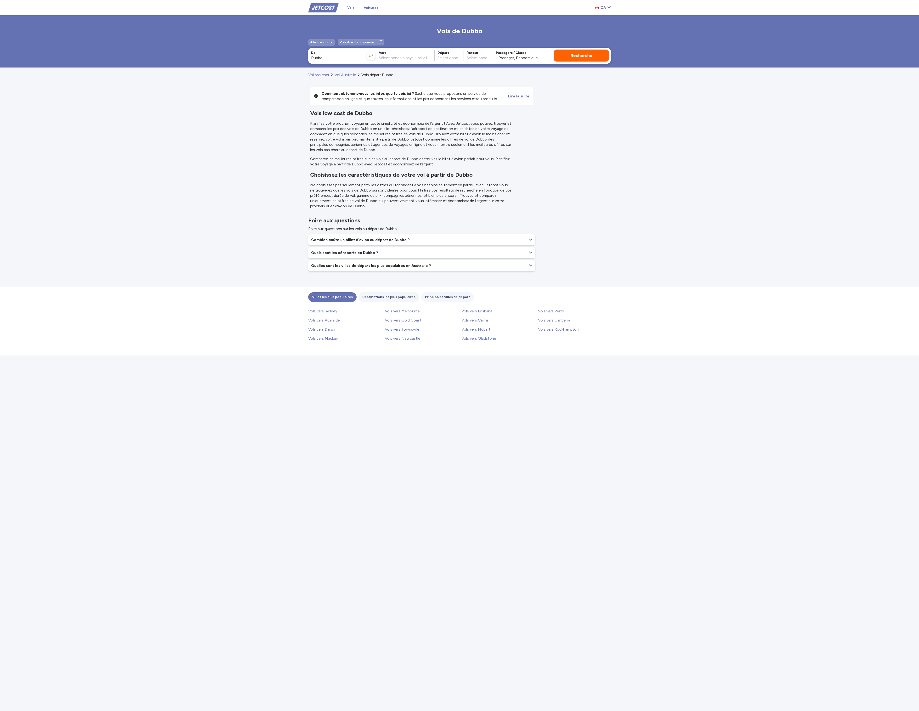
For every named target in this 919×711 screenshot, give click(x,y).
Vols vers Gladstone (478, 338)
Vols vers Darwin (322, 329)
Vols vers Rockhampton (558, 329)
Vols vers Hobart (475, 329)
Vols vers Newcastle (402, 338)
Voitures (371, 8)
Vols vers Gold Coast (403, 320)
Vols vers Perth (551, 311)
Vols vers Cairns (475, 320)
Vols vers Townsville (402, 329)
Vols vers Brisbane (477, 311)
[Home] (323, 7)
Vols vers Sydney (322, 311)
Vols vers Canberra (554, 320)
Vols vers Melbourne (402, 311)
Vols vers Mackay (323, 338)
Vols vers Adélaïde (324, 320)
